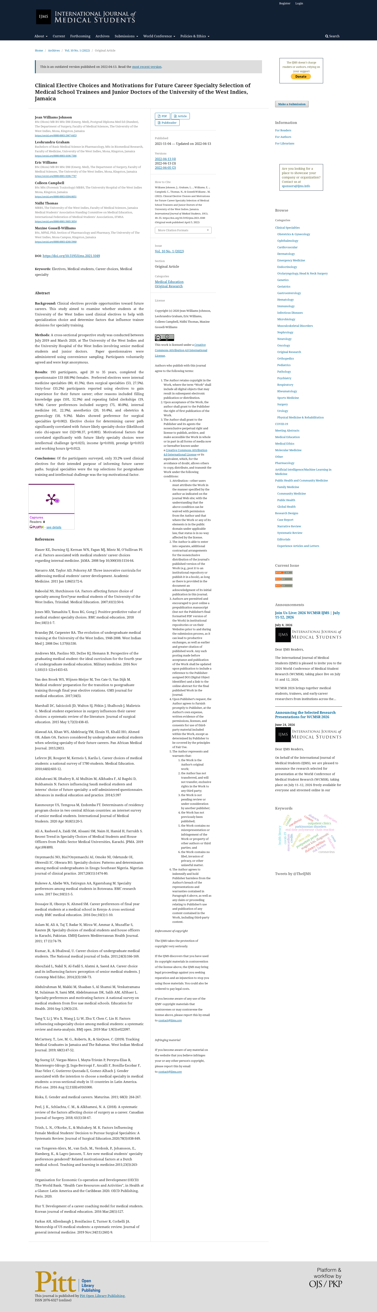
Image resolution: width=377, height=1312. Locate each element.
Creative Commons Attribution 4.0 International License (181, 350)
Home (39, 50)
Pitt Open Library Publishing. (102, 1295)
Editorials (283, 539)
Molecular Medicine (288, 450)
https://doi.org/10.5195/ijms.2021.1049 (71, 255)
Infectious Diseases (290, 313)
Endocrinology (287, 267)
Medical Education (169, 281)
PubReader (169, 123)
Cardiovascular (287, 247)
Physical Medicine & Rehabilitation (300, 417)
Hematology (285, 299)
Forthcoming (80, 36)
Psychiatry (284, 378)
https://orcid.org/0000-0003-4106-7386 (56, 155)
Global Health (286, 507)
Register (284, 3)
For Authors (283, 137)
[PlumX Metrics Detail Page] (51, 499)
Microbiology (286, 319)
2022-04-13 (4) (165, 159)
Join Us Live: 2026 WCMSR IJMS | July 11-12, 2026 (307, 615)
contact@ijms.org (170, 1020)
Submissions (125, 36)
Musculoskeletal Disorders (295, 326)
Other (279, 457)
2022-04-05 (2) (165, 167)
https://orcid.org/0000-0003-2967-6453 (56, 135)
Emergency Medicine (291, 260)
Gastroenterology (289, 293)
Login (299, 3)
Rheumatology (287, 391)
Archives (103, 36)
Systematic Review (289, 533)
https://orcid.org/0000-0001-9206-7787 (56, 176)
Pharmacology (284, 463)
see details (53, 527)
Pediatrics (284, 365)
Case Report (285, 520)
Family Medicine (288, 487)
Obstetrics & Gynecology (293, 234)
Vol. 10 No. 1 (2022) (77, 50)
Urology (282, 411)
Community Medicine (291, 493)
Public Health (286, 500)
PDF (164, 116)
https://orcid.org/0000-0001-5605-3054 (56, 221)
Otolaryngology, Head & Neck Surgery (302, 273)
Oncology (283, 345)
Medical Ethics (284, 443)
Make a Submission (292, 104)
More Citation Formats (173, 230)
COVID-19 (281, 424)
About (39, 36)
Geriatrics (283, 286)
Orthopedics (285, 358)
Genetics (283, 280)
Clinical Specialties (287, 228)
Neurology (284, 339)
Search (334, 36)
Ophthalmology (287, 241)
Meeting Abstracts (287, 430)
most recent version (146, 67)
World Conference (158, 36)
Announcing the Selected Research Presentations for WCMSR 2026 (305, 714)
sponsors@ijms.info (296, 186)
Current (59, 36)
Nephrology (285, 332)
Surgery (282, 404)
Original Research (169, 286)
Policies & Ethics (193, 36)
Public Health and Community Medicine (301, 480)
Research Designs (286, 513)
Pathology (284, 371)
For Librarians (284, 143)
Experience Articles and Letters (298, 546)
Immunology (286, 306)
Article (182, 116)
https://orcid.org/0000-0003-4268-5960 (56, 241)
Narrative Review (289, 526)
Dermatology (286, 254)
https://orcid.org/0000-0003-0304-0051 (56, 196)
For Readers (283, 130)
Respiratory (285, 385)
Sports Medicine (288, 398)
